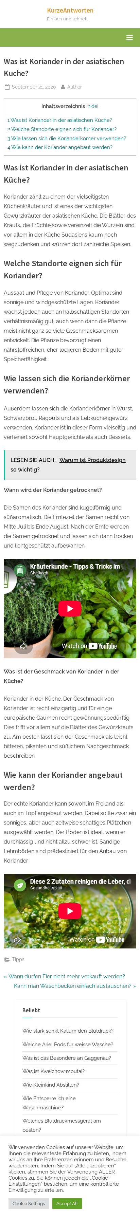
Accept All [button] (67, 1203)
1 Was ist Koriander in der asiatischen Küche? (59, 120)
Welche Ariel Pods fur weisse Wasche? (67, 1044)
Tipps (18, 959)
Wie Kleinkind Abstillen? (50, 1085)
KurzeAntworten (70, 10)
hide (92, 106)
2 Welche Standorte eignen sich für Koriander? (62, 129)
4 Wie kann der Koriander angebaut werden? (59, 147)
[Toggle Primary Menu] (129, 37)
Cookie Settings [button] (29, 1203)
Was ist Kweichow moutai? (53, 1071)
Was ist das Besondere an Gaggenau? (66, 1058)
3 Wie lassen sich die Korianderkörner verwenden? (66, 138)
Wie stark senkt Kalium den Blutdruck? (67, 1031)
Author (74, 87)
